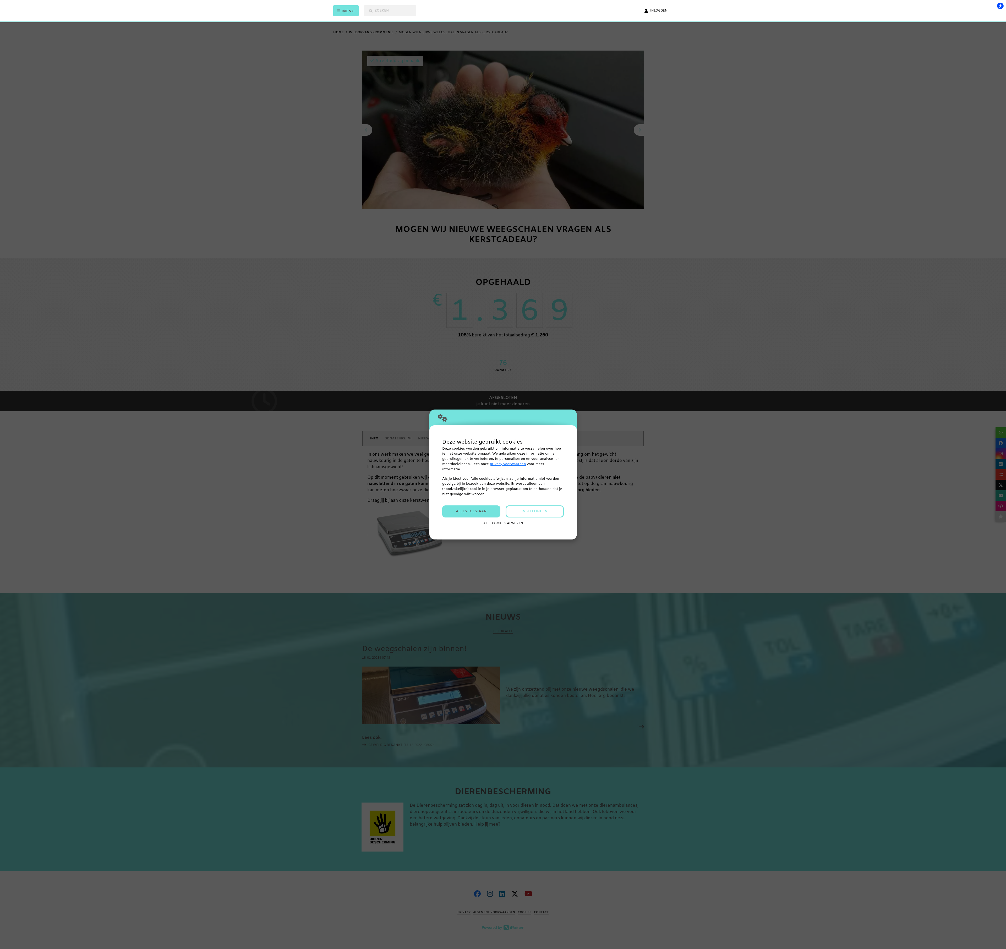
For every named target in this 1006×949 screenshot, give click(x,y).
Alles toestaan (471, 511)
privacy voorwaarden (508, 464)
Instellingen (535, 511)
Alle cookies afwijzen (503, 523)
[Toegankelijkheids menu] (1000, 6)
